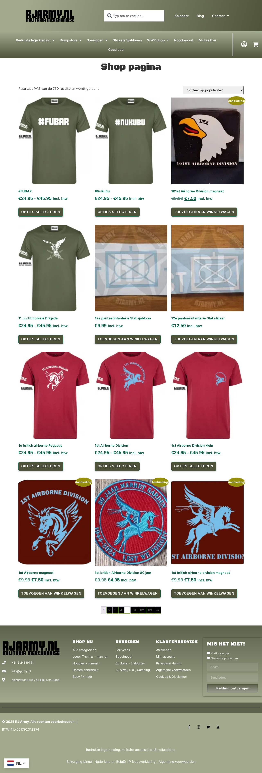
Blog (200, 16)
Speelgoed (95, 40)
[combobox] (134, 16)
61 (134, 610)
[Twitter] (208, 727)
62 (142, 610)
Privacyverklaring (142, 761)
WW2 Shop (156, 40)
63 (150, 610)
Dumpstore (68, 40)
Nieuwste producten (224, 658)
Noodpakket (183, 40)
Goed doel (116, 50)
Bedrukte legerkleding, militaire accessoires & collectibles (131, 750)
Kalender (182, 16)
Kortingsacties (220, 653)
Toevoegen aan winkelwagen (204, 212)
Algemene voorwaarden (177, 761)
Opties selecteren (40, 212)
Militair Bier (207, 40)
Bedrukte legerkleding (33, 40)
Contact (218, 16)
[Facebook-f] (189, 727)
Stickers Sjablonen (127, 40)
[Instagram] (198, 727)
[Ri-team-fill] (218, 727)
